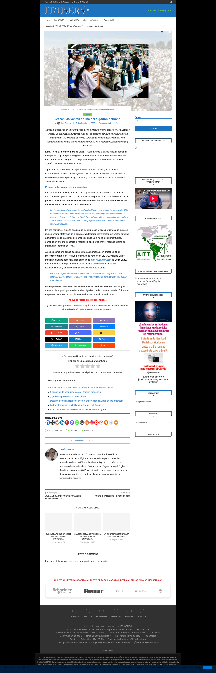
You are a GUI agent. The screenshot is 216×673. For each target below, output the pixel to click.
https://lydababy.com (101, 260)
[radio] (77, 367)
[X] (52, 422)
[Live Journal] (111, 422)
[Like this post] (91, 440)
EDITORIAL (74, 20)
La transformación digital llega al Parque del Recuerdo (77, 405)
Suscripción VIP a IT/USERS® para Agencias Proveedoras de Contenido (74, 26)
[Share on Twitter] (97, 440)
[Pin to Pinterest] (99, 440)
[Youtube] (168, 2)
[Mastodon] (72, 422)
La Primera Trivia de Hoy (127, 636)
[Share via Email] (101, 440)
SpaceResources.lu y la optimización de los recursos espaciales (82, 387)
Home (48, 20)
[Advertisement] (153, 477)
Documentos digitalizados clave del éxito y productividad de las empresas (87, 401)
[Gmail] (101, 422)
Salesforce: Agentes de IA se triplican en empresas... (87, 536)
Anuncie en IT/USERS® (120, 626)
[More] (116, 422)
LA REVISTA (59, 20)
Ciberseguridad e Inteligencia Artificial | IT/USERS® (134, 632)
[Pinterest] (162, 2)
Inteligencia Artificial (90, 20)
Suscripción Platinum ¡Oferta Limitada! (127, 639)
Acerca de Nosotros (112, 20)
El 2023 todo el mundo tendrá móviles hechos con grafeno (79, 409)
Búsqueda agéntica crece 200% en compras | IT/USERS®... (58, 536)
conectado (73, 561)
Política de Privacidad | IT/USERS (87, 639)
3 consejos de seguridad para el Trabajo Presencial (75, 392)
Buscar (138, 117)
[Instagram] (159, 2)
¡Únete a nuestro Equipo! (146, 642)
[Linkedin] (165, 2)
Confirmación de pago (71, 636)
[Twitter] (156, 2)
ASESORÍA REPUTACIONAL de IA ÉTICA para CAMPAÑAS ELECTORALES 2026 (108, 629)
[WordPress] (82, 422)
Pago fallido (150, 636)
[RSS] (86, 422)
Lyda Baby (73, 430)
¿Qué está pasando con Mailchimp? (68, 396)
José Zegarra (67, 449)
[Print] (106, 422)
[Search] (166, 32)
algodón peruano (56, 430)
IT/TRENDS (72, 109)
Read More (108, 670)
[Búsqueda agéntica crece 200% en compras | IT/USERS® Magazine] (58, 522)
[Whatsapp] (77, 422)
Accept (207, 667)
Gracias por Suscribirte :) (98, 636)
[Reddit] (57, 422)
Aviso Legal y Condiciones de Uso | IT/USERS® (80, 632)
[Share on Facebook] (94, 440)
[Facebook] (153, 2)
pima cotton (88, 430)
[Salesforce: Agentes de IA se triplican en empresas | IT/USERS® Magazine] (87, 522)
